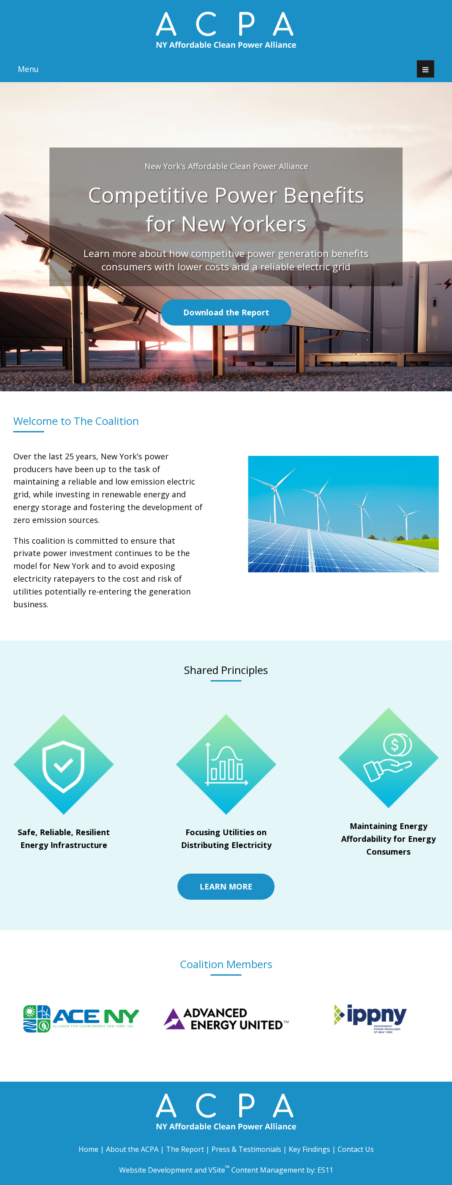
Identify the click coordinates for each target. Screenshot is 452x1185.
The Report (185, 1149)
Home (88, 1149)
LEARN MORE (226, 886)
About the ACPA (132, 1149)
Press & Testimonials (246, 1149)
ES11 (325, 1170)
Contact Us (356, 1149)
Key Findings (309, 1149)
